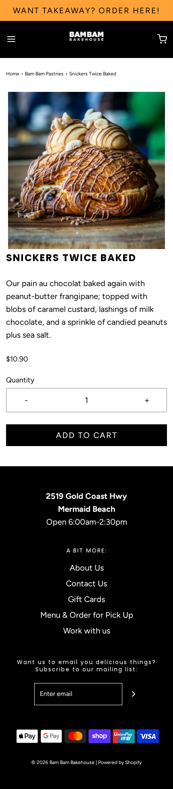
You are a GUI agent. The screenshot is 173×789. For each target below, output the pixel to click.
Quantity (20, 380)
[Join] (133, 694)
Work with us (86, 630)
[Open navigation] (11, 39)
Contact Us (86, 583)
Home (12, 74)
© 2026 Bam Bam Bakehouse (63, 762)
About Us (87, 568)
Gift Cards (86, 599)
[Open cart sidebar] (162, 39)
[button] (86, 170)
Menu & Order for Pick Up (86, 615)
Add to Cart (86, 435)
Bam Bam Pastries (44, 74)
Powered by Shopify (120, 762)
